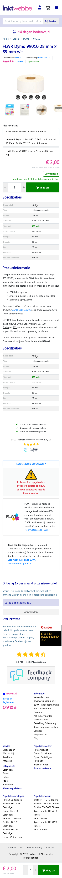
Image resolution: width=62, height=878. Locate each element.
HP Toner (38, 760)
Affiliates (7, 760)
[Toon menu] (56, 7)
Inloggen (7, 698)
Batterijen (8, 784)
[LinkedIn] (11, 707)
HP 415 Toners (41, 829)
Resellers (7, 757)
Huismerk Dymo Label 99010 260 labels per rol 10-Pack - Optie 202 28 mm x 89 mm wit (31, 141)
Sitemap (12, 847)
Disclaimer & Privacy (31, 847)
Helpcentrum (40, 734)
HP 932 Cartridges (12, 818)
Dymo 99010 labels (21, 309)
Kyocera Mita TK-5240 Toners (45, 812)
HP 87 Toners (40, 818)
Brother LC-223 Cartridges (10, 831)
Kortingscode (41, 719)
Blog (36, 738)
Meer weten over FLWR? (36, 529)
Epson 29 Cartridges (13, 837)
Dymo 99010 (44, 57)
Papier (6, 780)
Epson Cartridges (43, 757)
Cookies (50, 847)
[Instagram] (15, 707)
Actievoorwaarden (43, 715)
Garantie (38, 712)
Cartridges (8, 769)
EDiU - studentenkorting (46, 704)
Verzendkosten (41, 697)
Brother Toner (41, 764)
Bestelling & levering (45, 723)
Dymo (17, 57)
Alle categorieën (11, 788)
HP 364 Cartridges (12, 799)
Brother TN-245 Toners (46, 799)
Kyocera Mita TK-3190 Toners (45, 824)
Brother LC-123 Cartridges (10, 824)
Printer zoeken (42, 768)
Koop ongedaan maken (46, 727)
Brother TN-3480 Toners (46, 807)
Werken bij (8, 753)
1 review (19, 61)
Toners (6, 773)
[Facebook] (4, 707)
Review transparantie (45, 700)
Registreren (8, 702)
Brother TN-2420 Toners (46, 803)
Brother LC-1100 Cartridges (11, 805)
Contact (38, 730)
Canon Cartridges (43, 753)
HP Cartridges (41, 749)
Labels (6, 777)
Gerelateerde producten (30, 463)
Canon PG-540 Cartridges (10, 812)
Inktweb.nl (11, 693)
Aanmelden (31, 612)
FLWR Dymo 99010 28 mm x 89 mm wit (26, 131)
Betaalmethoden (42, 708)
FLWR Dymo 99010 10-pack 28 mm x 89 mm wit (29, 152)
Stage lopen (9, 749)
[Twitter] (7, 707)
